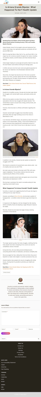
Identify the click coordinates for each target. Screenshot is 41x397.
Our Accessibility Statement (8, 362)
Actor (2, 379)
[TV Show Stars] (6, 2)
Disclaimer (20, 354)
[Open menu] (38, 2)
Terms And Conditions (20, 357)
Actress (3, 375)
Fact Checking (5, 369)
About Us (20, 348)
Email (17, 329)
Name (4, 329)
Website (31, 329)
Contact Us (20, 346)
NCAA (2, 389)
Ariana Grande (6, 272)
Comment (5, 311)
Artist (20, 4)
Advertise (3, 367)
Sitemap (20, 350)
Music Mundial (18, 196)
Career (3, 364)
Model (2, 381)
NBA (2, 387)
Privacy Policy (20, 352)
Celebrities (4, 377)
